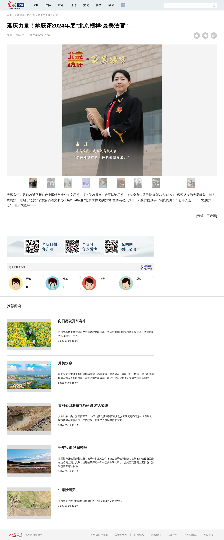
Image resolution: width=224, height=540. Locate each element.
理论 (73, 5)
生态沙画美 (67, 490)
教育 (111, 5)
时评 (61, 5)
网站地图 (209, 534)
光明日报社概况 (99, 534)
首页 (9, 14)
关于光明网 (121, 534)
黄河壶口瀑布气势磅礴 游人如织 (83, 405)
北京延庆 (19, 35)
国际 (48, 5)
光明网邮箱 (190, 534)
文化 (86, 5)
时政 (35, 5)
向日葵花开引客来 (72, 321)
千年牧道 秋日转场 (72, 447)
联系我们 (156, 534)
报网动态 (139, 534)
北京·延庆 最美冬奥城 (38, 14)
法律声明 (172, 534)
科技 (99, 5)
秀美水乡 (65, 363)
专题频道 (19, 14)
